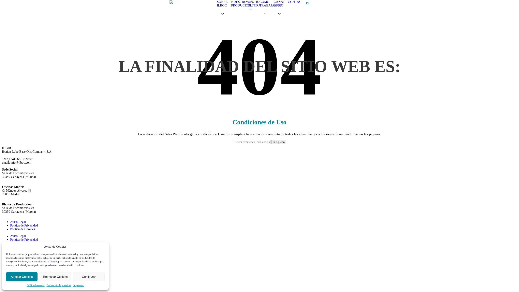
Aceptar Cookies (22, 276)
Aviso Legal (18, 221)
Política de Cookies (48, 261)
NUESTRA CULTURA (253, 3)
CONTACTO (297, 1)
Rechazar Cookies (55, 276)
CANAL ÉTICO (279, 3)
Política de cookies (36, 285)
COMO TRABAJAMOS (271, 3)
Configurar (89, 276)
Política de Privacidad (24, 225)
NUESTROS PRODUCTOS (241, 3)
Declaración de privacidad (59, 285)
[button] (223, 13)
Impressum (78, 285)
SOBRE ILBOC (222, 3)
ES (306, 3)
